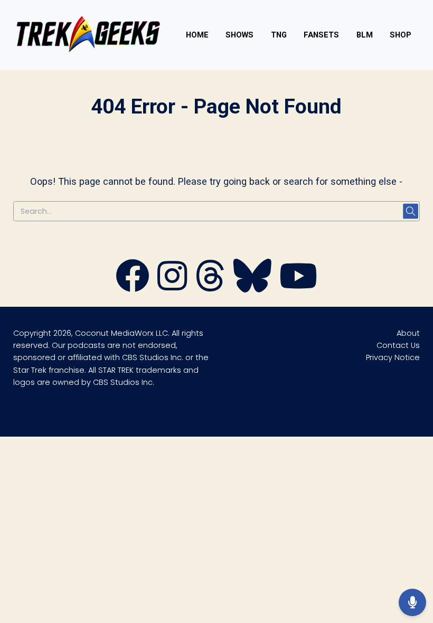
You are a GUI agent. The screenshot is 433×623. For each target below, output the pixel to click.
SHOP (400, 35)
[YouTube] (298, 287)
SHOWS (239, 35)
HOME (197, 35)
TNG (279, 35)
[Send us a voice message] (412, 602)
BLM (364, 35)
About (408, 333)
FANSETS (321, 35)
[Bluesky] (252, 287)
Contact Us (398, 345)
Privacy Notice (393, 357)
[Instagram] (172, 287)
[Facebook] (132, 287)
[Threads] (210, 287)
